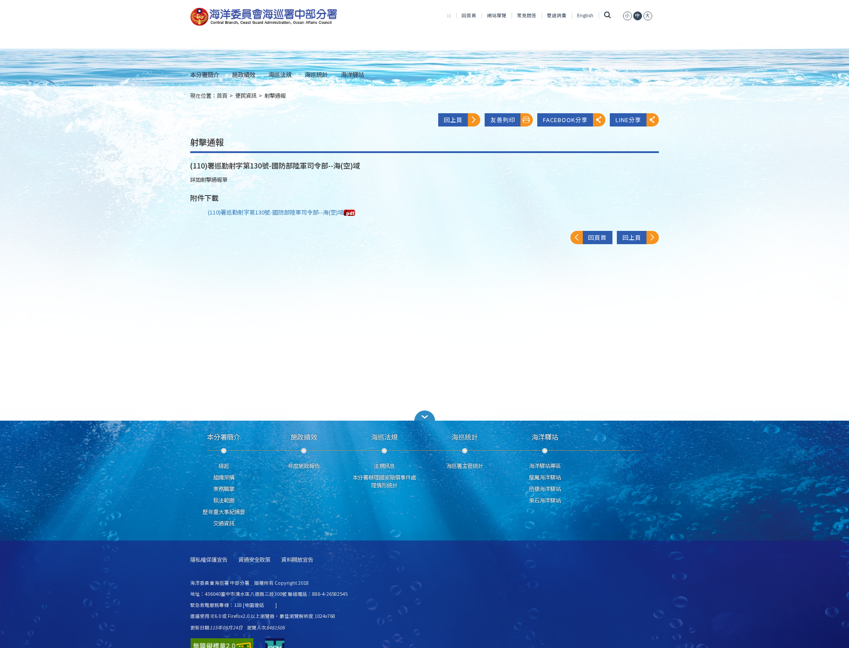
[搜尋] (607, 15)
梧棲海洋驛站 (545, 489)
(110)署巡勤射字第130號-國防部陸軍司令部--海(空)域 (276, 212)
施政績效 (243, 74)
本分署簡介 (204, 74)
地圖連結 (254, 605)
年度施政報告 (304, 466)
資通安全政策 (254, 560)
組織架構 (223, 477)
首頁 (222, 96)
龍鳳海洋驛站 (545, 477)
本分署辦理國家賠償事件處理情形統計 (384, 481)
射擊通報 (275, 96)
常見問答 (526, 15)
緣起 (223, 466)
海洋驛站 (352, 74)
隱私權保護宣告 (208, 560)
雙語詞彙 (556, 15)
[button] (424, 415)
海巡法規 (279, 74)
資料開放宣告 (297, 560)
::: (449, 15)
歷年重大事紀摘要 (224, 512)
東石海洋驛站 (545, 500)
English (585, 15)
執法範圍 (223, 500)
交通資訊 (223, 523)
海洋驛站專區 (545, 466)
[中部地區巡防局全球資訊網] (263, 17)
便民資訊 (245, 96)
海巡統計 (316, 74)
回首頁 (469, 15)
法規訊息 (384, 466)
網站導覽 (496, 15)
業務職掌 (223, 489)
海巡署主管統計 (464, 466)
